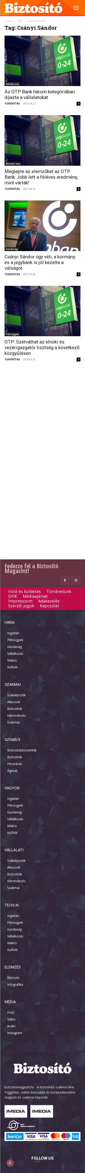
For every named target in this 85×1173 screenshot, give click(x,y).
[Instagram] (76, 580)
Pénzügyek (12, 334)
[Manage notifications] (10, 1163)
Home (8, 21)
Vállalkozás (12, 84)
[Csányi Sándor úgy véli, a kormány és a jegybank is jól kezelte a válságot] (42, 225)
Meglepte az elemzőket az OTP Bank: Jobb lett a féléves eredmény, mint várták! (41, 177)
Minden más (13, 163)
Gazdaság (12, 249)
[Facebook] (65, 580)
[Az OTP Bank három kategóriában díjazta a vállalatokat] (42, 61)
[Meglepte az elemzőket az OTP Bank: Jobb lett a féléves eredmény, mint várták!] (42, 140)
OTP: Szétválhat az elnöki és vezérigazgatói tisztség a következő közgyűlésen (42, 347)
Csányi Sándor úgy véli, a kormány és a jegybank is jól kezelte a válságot (40, 262)
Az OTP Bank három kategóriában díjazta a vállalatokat (40, 94)
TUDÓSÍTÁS (12, 103)
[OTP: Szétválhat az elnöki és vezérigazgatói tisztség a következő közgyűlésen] (42, 311)
